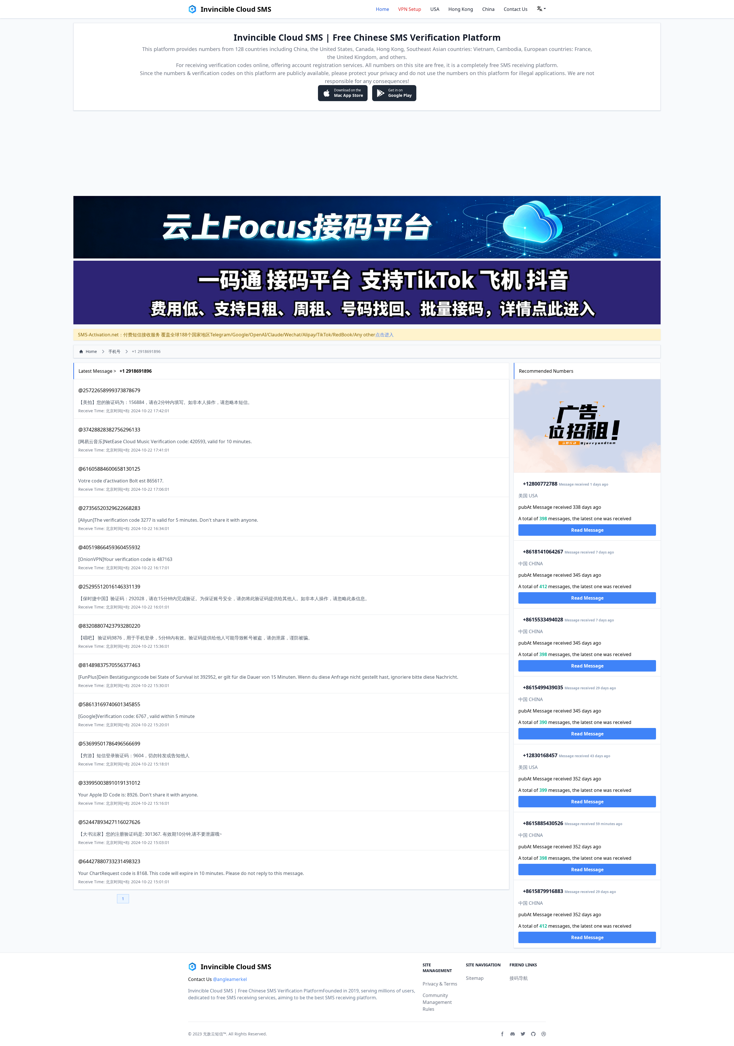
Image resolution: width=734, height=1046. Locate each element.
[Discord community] (512, 1034)
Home (382, 9)
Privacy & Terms (440, 984)
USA (434, 9)
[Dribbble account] (543, 1034)
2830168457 (540, 755)
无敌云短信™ (214, 1034)
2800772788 (540, 483)
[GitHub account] (533, 1034)
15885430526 (543, 823)
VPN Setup (409, 9)
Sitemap (475, 978)
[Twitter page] (523, 1034)
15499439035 (543, 687)
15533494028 (543, 619)
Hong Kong (460, 9)
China (488, 9)
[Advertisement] (367, 153)
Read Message (587, 530)
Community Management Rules (437, 1002)
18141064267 (543, 551)
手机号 (114, 351)
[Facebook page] (502, 1034)
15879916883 (543, 891)
